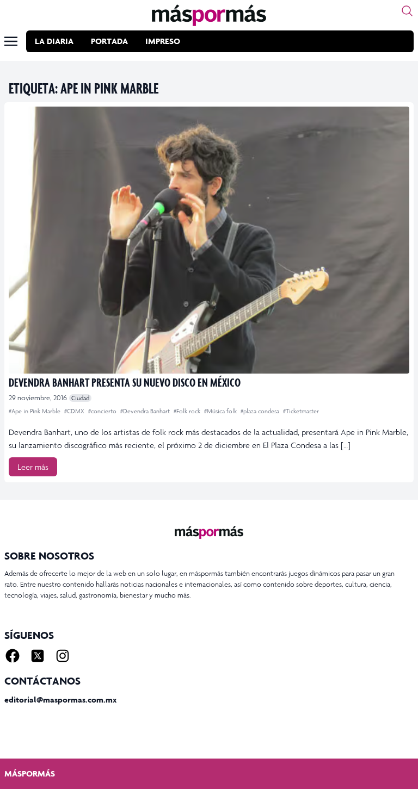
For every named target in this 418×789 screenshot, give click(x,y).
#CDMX (75, 411)
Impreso (162, 41)
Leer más (32, 467)
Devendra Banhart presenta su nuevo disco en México (125, 382)
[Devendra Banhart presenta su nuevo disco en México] (209, 240)
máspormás (29, 773)
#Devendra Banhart (145, 411)
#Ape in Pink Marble (35, 411)
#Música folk (221, 411)
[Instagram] (62, 656)
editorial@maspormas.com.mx (60, 699)
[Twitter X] (37, 656)
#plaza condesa (261, 411)
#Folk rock (188, 411)
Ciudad (80, 398)
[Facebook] (12, 656)
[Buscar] (407, 10)
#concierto (103, 411)
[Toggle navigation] (10, 41)
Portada (109, 41)
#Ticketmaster (301, 411)
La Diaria (54, 41)
